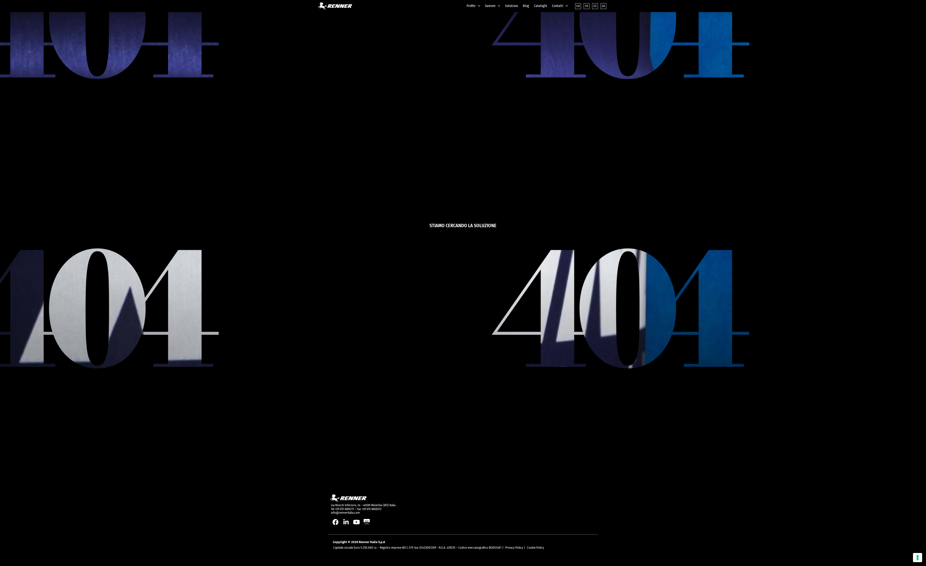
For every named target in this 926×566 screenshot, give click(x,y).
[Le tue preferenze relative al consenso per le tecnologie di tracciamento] (917, 557)
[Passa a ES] (595, 6)
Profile (471, 6)
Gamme (490, 6)
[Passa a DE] (603, 6)
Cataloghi (540, 6)
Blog (526, 6)
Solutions (511, 6)
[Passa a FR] (587, 6)
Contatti (557, 6)
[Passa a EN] (578, 6)
